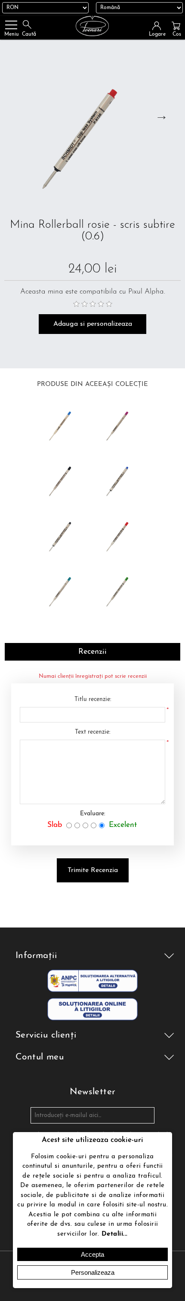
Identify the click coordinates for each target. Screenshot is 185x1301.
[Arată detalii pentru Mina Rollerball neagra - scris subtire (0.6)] (64, 534)
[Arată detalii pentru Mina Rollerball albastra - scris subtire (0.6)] (121, 479)
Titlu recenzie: (92, 699)
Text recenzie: (92, 732)
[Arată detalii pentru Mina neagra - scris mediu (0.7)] (64, 479)
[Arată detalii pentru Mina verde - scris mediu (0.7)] (121, 589)
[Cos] (176, 26)
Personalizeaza (92, 1272)
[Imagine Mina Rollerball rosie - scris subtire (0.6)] (92, 131)
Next (161, 115)
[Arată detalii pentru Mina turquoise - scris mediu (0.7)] (64, 589)
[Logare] (159, 26)
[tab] (93, 652)
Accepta (92, 1254)
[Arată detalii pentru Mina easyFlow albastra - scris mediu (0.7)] (64, 424)
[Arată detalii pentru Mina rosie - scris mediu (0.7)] (121, 534)
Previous (13, 115)
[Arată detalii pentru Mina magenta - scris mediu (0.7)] (121, 424)
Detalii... (115, 1234)
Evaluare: (92, 814)
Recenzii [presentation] (92, 652)
